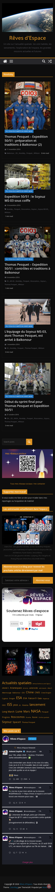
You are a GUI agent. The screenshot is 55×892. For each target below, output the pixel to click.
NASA (16, 418)
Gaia (40, 698)
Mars (26, 711)
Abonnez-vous (43, 580)
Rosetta (28, 717)
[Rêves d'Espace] (5, 61)
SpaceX (17, 722)
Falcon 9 (32, 698)
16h (39, 787)
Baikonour (10, 153)
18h (40, 751)
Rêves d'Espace (27, 37)
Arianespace (16, 687)
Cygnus (5, 698)
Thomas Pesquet (11, 284)
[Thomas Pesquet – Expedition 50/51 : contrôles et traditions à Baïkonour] (27, 242)
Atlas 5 (50, 688)
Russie (34, 717)
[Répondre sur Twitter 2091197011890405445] (10, 779)
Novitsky (22, 153)
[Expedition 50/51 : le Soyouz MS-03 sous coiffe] (27, 176)
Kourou (25, 705)
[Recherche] (29, 442)
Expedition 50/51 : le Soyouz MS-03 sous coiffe (25, 198)
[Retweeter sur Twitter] (15, 748)
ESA (8, 418)
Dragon (12, 698)
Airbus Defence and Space (42, 684)
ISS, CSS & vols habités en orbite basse (19, 131)
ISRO (4, 705)
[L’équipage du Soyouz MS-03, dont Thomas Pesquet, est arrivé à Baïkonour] (27, 312)
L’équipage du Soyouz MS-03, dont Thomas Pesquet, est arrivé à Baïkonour (26, 335)
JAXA (15, 704)
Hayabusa (46, 698)
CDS (23, 692)
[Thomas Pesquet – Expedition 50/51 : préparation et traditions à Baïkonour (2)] (27, 106)
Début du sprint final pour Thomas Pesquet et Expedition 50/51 (27, 405)
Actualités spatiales (16, 682)
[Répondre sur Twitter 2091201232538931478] (10, 853)
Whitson (37, 153)
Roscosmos (25, 209)
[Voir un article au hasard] (50, 61)
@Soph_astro (28, 814)
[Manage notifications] (49, 886)
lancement (37, 704)
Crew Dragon (46, 693)
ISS (17, 153)
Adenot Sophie (15, 751)
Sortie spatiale (44, 717)
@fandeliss (29, 822)
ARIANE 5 (5, 688)
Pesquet (29, 153)
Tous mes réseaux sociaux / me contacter (27, 483)
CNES (37, 692)
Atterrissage (6, 692)
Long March (8, 711)
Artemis (25, 688)
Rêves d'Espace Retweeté (26, 748)
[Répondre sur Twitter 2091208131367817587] (10, 829)
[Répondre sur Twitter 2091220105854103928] (10, 803)
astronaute (42, 688)
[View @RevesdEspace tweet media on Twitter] (36, 796)
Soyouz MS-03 (43, 209)
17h (39, 811)
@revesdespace (30, 787)
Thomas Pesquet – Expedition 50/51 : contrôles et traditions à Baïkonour (27, 268)
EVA (25, 698)
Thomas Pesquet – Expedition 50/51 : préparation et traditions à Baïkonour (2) (26, 140)
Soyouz (34, 209)
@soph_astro (31, 751)
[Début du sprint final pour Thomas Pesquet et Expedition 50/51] (27, 379)
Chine (30, 692)
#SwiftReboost (15, 793)
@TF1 (20, 817)
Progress (6, 717)
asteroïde (33, 688)
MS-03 (12, 281)
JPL (20, 705)
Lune (19, 711)
